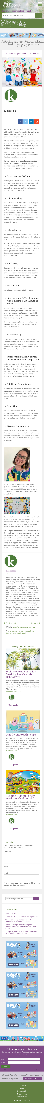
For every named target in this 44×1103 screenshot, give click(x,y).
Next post (36, 623)
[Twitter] (25, 121)
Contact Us (22, 1085)
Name (6, 866)
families (9, 633)
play (19, 631)
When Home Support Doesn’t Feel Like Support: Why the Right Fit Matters (19, 921)
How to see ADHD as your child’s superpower (21, 917)
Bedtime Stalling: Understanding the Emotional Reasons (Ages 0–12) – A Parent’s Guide (21, 926)
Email (6, 873)
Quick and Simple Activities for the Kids (22, 54)
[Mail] (36, 121)
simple (19, 633)
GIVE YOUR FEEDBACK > (32, 1079)
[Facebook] (20, 121)
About (22, 1088)
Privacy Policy (22, 1094)
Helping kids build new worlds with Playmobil (20, 797)
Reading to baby (11, 913)
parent (14, 631)
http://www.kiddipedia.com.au (24, 627)
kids (14, 633)
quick (24, 633)
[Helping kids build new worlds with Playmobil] (23, 782)
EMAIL (3, 1062)
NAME (3, 1059)
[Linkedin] (31, 121)
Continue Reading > (13, 691)
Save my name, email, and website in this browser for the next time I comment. (22, 884)
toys (9, 631)
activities (31, 631)
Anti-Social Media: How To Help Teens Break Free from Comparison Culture (21, 932)
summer (24, 631)
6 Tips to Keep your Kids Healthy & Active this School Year (21, 674)
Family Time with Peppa (21, 734)
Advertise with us (22, 1091)
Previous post (10, 623)
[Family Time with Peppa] (23, 721)
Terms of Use (22, 1097)
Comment (7, 851)
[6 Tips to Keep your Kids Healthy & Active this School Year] (23, 659)
